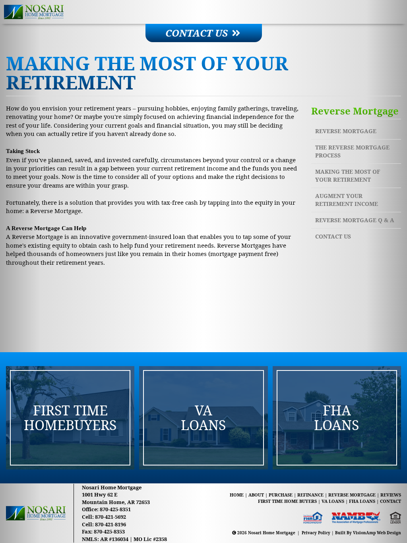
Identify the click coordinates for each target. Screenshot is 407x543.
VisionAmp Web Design (377, 532)
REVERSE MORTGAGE (352, 495)
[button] (203, 33)
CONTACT (390, 501)
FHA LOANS (362, 501)
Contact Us (333, 236)
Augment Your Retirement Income (346, 200)
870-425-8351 (115, 509)
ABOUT (256, 495)
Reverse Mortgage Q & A (354, 220)
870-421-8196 (110, 524)
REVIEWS (390, 495)
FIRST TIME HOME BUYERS (287, 501)
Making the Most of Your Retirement (347, 175)
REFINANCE (310, 495)
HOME (237, 495)
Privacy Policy (316, 532)
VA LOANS (333, 501)
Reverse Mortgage (345, 131)
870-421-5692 (110, 516)
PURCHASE (281, 495)
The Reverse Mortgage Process (352, 151)
